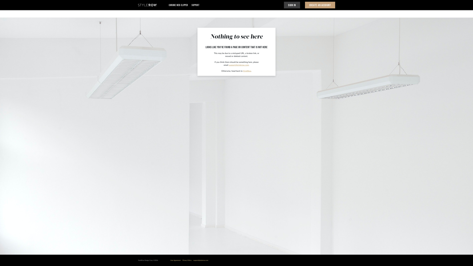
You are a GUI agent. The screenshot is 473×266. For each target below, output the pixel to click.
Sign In (292, 5)
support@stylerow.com (239, 65)
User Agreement (175, 260)
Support (195, 5)
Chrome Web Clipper (178, 5)
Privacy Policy (187, 260)
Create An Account (320, 5)
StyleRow (247, 71)
